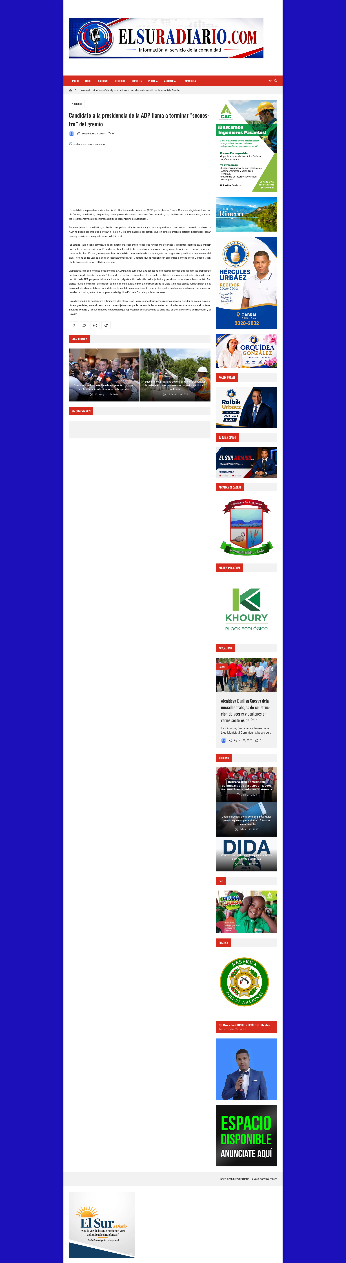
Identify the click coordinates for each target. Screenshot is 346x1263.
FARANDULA (190, 81)
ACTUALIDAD (170, 81)
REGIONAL (120, 81)
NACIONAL (103, 81)
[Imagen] (246, 675)
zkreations (242, 1179)
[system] (270, 81)
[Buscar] (275, 81)
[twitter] (84, 325)
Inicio (75, 81)
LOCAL (88, 81)
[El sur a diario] (71, 133)
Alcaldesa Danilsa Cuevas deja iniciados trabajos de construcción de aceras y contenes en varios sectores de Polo (245, 710)
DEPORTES (137, 81)
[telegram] (106, 325)
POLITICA (153, 81)
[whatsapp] (95, 325)
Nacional (77, 103)
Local (222, 666)
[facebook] (73, 325)
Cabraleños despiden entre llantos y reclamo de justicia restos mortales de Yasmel (125, 90)
